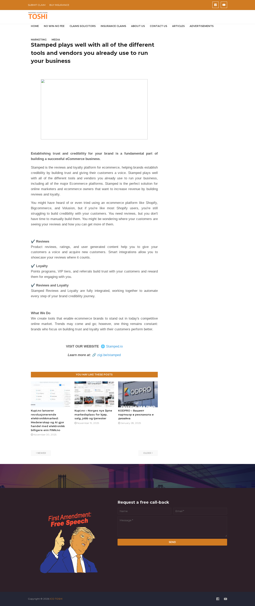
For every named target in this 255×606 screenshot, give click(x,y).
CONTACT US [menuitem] (158, 26)
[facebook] (215, 5)
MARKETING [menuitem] (39, 39)
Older (147, 453)
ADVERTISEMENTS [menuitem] (202, 26)
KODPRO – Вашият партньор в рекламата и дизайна (136, 414)
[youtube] (224, 5)
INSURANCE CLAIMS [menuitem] (113, 26)
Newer (41, 453)
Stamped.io (114, 346)
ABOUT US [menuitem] (138, 26)
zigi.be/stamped (109, 355)
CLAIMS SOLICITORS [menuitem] (83, 26)
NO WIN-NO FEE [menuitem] (54, 26)
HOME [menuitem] (35, 26)
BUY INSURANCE (59, 4)
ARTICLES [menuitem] (178, 26)
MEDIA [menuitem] (56, 39)
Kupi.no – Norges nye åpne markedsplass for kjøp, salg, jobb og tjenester (93, 414)
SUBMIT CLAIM (36, 4)
